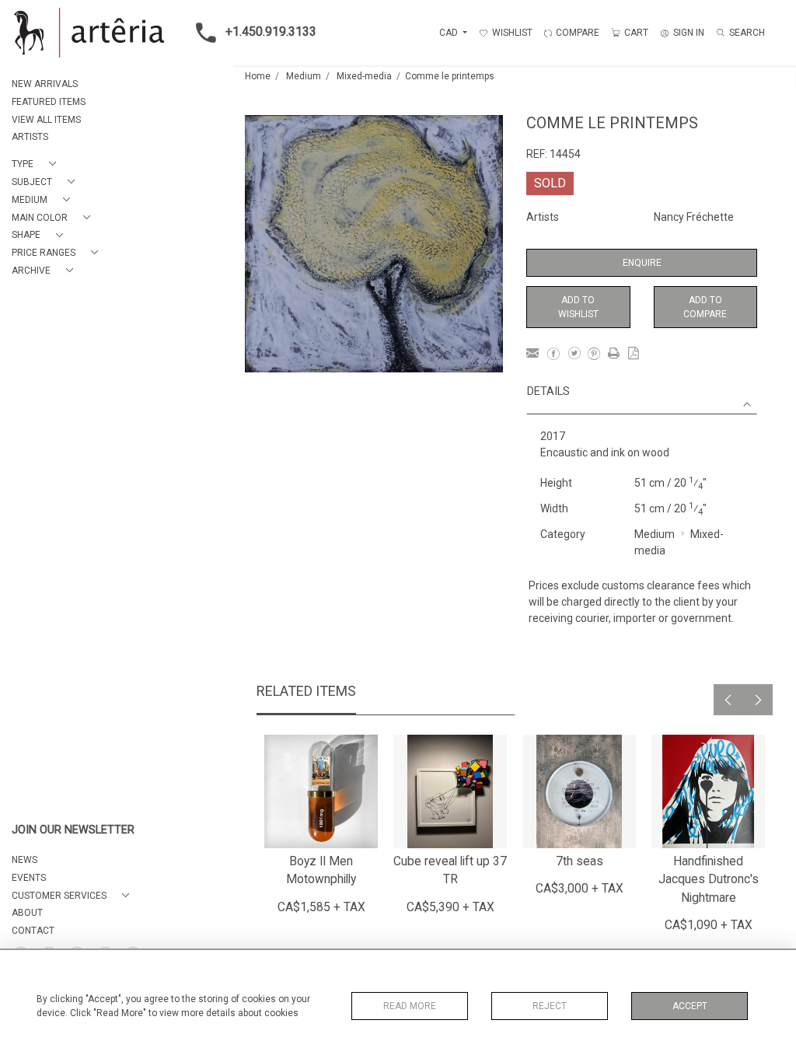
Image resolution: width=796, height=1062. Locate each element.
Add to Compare (705, 307)
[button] (37, 164)
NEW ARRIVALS (45, 84)
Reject (549, 1006)
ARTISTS (30, 136)
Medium (303, 76)
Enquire (642, 262)
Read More (409, 1006)
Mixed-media (364, 76)
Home (258, 76)
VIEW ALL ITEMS (46, 119)
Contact (33, 930)
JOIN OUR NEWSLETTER (73, 830)
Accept (689, 1006)
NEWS (24, 859)
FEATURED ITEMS (49, 101)
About (27, 912)
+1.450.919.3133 (270, 31)
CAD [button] (449, 32)
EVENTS (29, 877)
